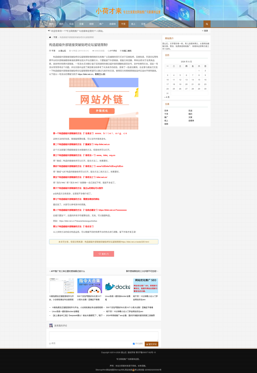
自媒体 (112, 23)
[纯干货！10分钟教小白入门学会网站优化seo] (145, 285)
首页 (51, 23)
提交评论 (152, 344)
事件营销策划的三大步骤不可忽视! (141, 271)
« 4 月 (166, 97)
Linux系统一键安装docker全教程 (65, 311)
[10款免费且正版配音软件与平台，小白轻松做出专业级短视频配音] (61, 285)
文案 (81, 23)
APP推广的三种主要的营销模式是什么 (68, 271)
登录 (206, 30)
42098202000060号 (153, 369)
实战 (71, 23)
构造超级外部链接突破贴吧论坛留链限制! (78, 44)
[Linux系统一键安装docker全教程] (117, 285)
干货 (123, 23)
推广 (101, 23)
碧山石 (63, 50)
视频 (91, 23)
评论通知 (139, 343)
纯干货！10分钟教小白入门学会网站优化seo (124, 311)
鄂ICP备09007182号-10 (146, 352)
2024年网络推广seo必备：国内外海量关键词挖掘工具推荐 (130, 315)
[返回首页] (50, 37)
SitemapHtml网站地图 (105, 369)
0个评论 (113, 50)
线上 (133, 23)
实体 (143, 23)
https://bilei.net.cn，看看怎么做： (92, 74)
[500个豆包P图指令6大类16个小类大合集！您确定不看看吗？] (89, 285)
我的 (61, 23)
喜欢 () (105, 253)
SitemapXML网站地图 (123, 369)
